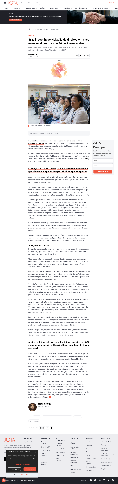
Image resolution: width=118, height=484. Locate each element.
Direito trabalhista (91, 467)
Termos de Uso (105, 462)
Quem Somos (105, 465)
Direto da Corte (45, 450)
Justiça (88, 452)
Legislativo (89, 445)
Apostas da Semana (30, 442)
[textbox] (28, 3)
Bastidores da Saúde (75, 448)
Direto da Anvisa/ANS (74, 453)
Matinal (43, 459)
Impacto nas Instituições (28, 446)
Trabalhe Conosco (27, 480)
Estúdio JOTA (105, 442)
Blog (102, 469)
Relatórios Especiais (44, 463)
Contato (13, 480)
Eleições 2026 (90, 470)
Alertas (73, 472)
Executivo (89, 442)
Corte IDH (40, 143)
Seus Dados (104, 459)
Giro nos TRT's (60, 455)
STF (87, 448)
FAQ (5, 480)
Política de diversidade (104, 454)
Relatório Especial (58, 460)
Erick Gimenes (33, 54)
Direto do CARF (45, 447)
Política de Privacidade (104, 449)
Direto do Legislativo (44, 454)
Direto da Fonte (60, 452)
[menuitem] (7, 8)
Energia (88, 455)
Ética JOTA (104, 445)
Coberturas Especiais (89, 462)
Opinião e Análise (91, 458)
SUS (86, 159)
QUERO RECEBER (103, 171)
